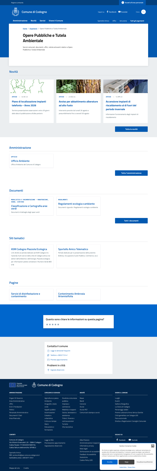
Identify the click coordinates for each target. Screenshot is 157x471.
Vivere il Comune (56, 20)
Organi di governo (16, 398)
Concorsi (83, 404)
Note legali (84, 448)
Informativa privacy (87, 445)
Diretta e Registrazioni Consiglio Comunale (130, 421)
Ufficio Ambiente (20, 161)
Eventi (117, 401)
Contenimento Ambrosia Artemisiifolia (71, 295)
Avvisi (82, 406)
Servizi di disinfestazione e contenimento (25, 295)
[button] (153, 446)
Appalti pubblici (50, 409)
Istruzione (123, 21)
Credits (26, 468)
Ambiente (48, 401)
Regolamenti (63, 200)
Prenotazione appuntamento (55, 443)
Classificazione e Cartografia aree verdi (29, 207)
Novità (33, 20)
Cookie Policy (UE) (86, 460)
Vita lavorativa (67, 427)
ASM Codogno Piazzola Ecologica (29, 249)
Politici (11, 409)
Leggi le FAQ (49, 440)
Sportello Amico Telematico (73, 249)
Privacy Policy (131, 467)
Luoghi (117, 398)
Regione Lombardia (17, 2)
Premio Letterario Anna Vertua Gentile (129, 412)
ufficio (14, 157)
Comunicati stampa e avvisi (90, 412)
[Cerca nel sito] (143, 12)
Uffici (114, 21)
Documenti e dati (15, 415)
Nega (126, 462)
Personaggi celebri (121, 409)
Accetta (109, 462)
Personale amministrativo (18, 412)
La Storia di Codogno (122, 406)
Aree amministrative (16, 401)
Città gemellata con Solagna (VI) (126, 415)
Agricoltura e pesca (51, 398)
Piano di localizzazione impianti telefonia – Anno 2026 (29, 103)
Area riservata (14, 418)
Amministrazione (20, 20)
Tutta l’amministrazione (131, 173)
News (82, 398)
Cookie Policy (123, 467)
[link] (132, 2)
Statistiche (84, 457)
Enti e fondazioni (15, 406)
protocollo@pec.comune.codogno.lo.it (26, 455)
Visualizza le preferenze (145, 462)
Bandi (82, 401)
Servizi (42, 20)
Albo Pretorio (84, 440)
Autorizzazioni (50, 412)
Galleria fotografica (122, 404)
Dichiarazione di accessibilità (90, 451)
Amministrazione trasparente (90, 443)
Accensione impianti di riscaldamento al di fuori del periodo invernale (121, 105)
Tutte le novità (131, 129)
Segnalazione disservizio (53, 445)
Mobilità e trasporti (69, 409)
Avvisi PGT (83, 409)
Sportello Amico (103, 21)
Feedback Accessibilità (88, 454)
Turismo (65, 424)
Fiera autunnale (121, 418)
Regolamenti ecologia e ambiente (76, 204)
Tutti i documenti (131, 220)
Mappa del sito (14, 468)
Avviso (15, 97)
